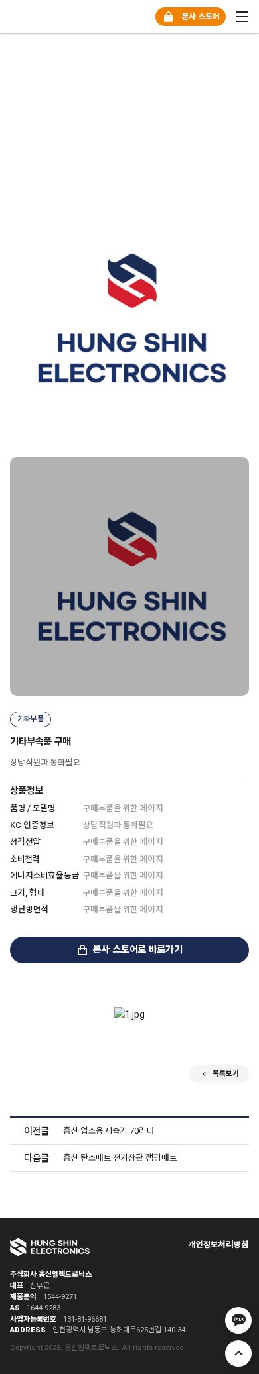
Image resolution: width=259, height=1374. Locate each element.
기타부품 (30, 719)
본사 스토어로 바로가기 (137, 949)
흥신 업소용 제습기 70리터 (108, 1131)
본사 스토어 (200, 16)
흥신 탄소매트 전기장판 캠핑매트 (120, 1158)
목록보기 (226, 1073)
